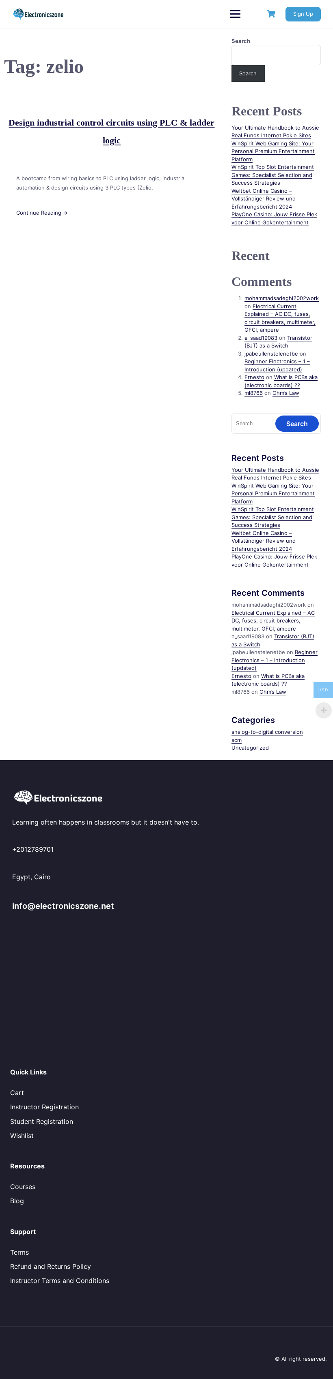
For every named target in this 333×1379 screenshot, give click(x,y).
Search (240, 41)
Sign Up (303, 14)
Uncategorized (250, 747)
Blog (17, 1201)
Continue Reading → (42, 212)
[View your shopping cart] (272, 14)
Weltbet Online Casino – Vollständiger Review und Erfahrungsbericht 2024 (263, 199)
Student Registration (41, 1121)
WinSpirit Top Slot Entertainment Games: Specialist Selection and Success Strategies (272, 175)
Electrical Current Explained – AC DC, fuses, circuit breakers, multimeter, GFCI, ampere (273, 621)
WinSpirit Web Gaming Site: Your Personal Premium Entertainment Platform (273, 151)
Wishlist (22, 1136)
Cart (17, 1093)
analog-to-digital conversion (267, 732)
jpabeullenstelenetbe (271, 353)
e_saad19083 (260, 338)
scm (236, 740)
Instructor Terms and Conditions (59, 1281)
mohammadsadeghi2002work (281, 298)
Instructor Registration (44, 1107)
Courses (22, 1187)
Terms (19, 1252)
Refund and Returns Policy (50, 1266)
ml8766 (253, 393)
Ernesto (254, 377)
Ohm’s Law (285, 393)
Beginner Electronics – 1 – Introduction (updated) (274, 660)
